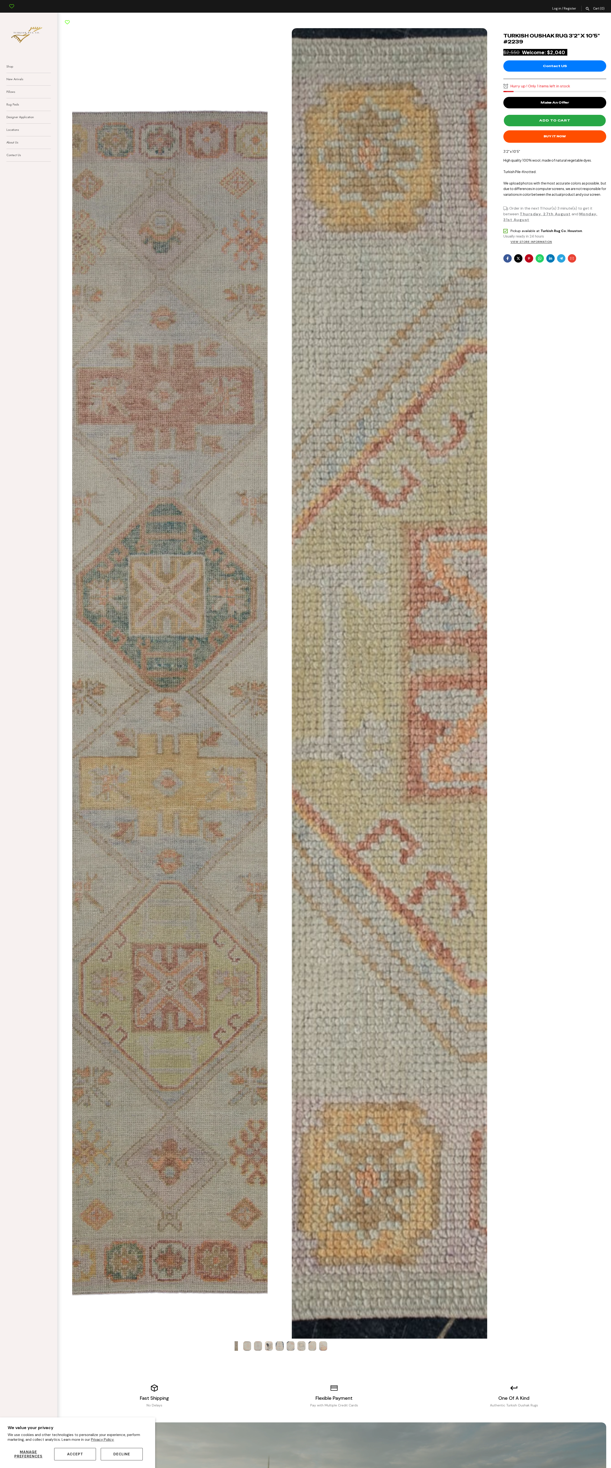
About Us (12, 142)
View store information (531, 241)
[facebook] (507, 258)
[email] (572, 258)
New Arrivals (14, 79)
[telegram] (561, 258)
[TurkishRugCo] (28, 34)
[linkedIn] (550, 258)
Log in (556, 8)
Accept (75, 1454)
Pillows (10, 92)
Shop (9, 66)
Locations (12, 129)
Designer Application (20, 117)
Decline (121, 1454)
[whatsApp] (540, 258)
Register (570, 8)
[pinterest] (529, 258)
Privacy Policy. (102, 1439)
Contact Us (13, 155)
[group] (236, 1346)
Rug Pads (12, 104)
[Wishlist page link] (11, 2)
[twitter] (518, 258)
